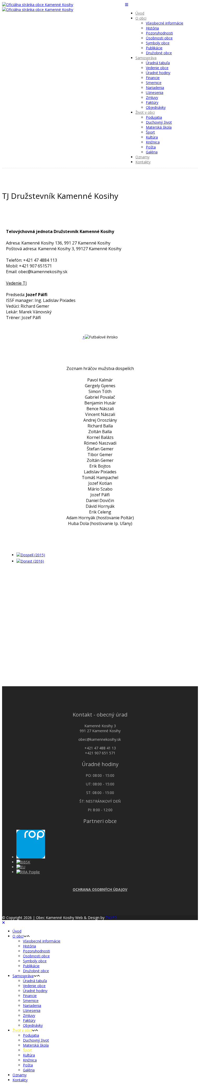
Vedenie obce (157, 67)
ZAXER (111, 917)
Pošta (151, 147)
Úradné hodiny (158, 72)
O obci (140, 18)
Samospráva (146, 57)
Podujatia (154, 117)
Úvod (139, 13)
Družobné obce (159, 52)
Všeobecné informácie (164, 23)
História (152, 28)
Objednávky (156, 107)
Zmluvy (152, 97)
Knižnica (153, 142)
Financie (153, 77)
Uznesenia (154, 92)
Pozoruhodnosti (159, 33)
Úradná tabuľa (158, 62)
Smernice (153, 82)
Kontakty (143, 161)
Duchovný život (159, 122)
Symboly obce (158, 42)
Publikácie (154, 47)
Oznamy (142, 156)
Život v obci (145, 112)
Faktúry (152, 102)
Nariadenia (155, 87)
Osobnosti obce (159, 37)
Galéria (152, 152)
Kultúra (152, 137)
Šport (150, 132)
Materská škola (159, 127)
